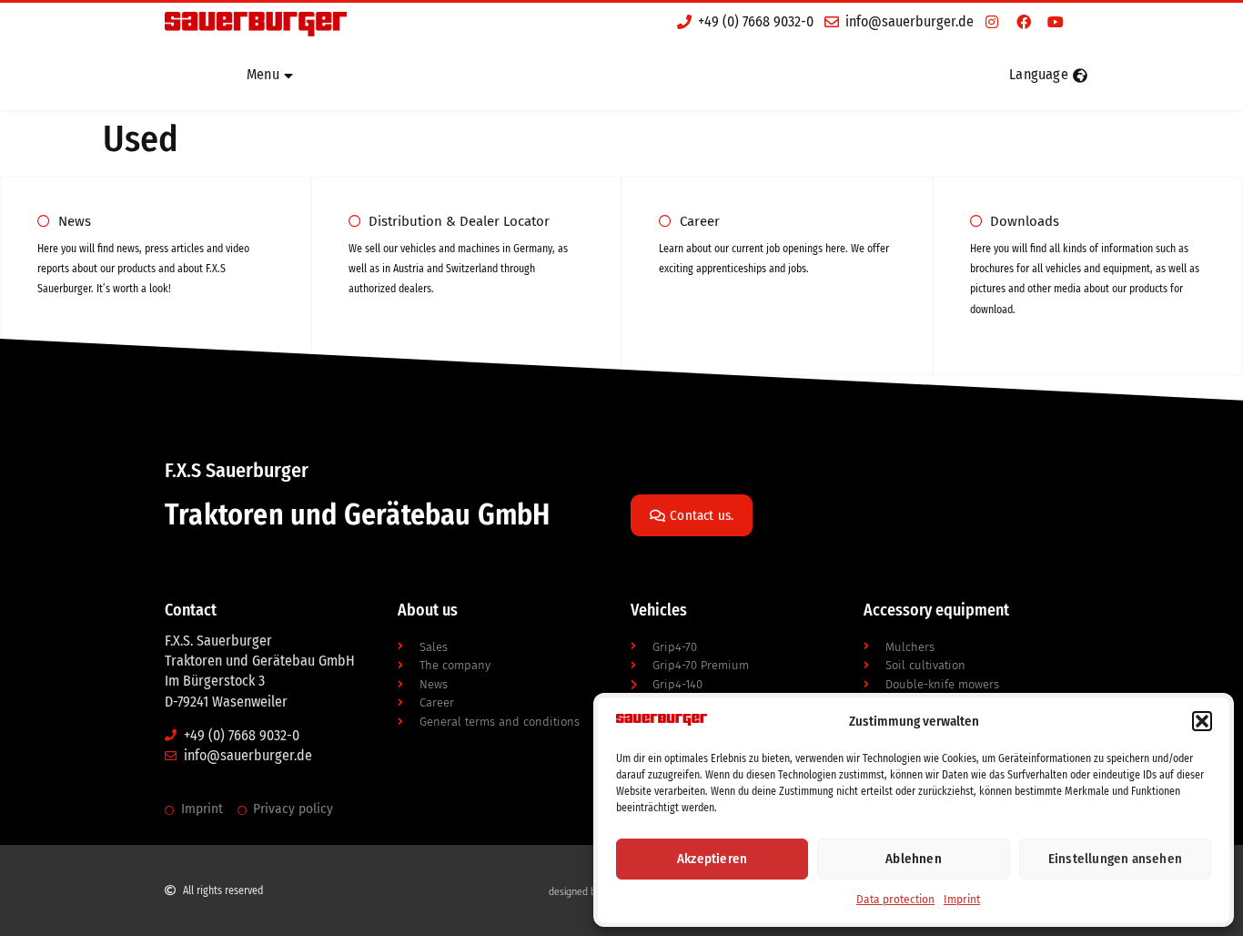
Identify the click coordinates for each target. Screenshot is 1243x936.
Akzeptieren (712, 858)
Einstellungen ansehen (1115, 858)
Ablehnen (913, 858)
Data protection (895, 899)
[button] (1202, 721)
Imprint (962, 899)
